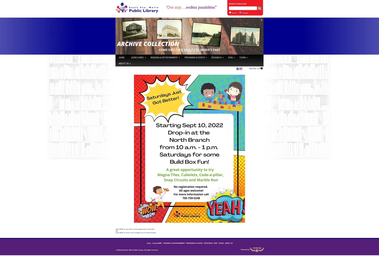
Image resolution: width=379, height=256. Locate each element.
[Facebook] (238, 68)
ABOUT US (124, 63)
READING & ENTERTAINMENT (164, 57)
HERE (121, 229)
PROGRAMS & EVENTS (194, 57)
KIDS (230, 57)
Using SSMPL (137, 57)
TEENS (242, 57)
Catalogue (245, 13)
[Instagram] (241, 68)
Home (122, 57)
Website (234, 13)
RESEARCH (216, 57)
